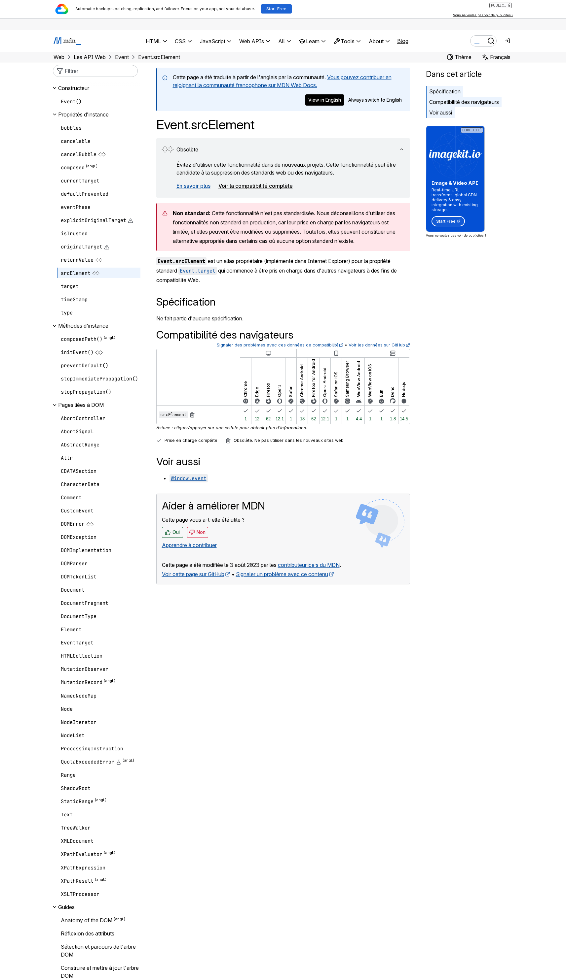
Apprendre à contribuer (189, 545)
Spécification (445, 91)
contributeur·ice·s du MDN (309, 565)
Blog (402, 41)
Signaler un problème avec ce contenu (282, 574)
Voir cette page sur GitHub (193, 574)
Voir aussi (440, 112)
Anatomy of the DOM (86, 920)
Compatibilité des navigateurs (464, 102)
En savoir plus (193, 185)
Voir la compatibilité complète (255, 185)
